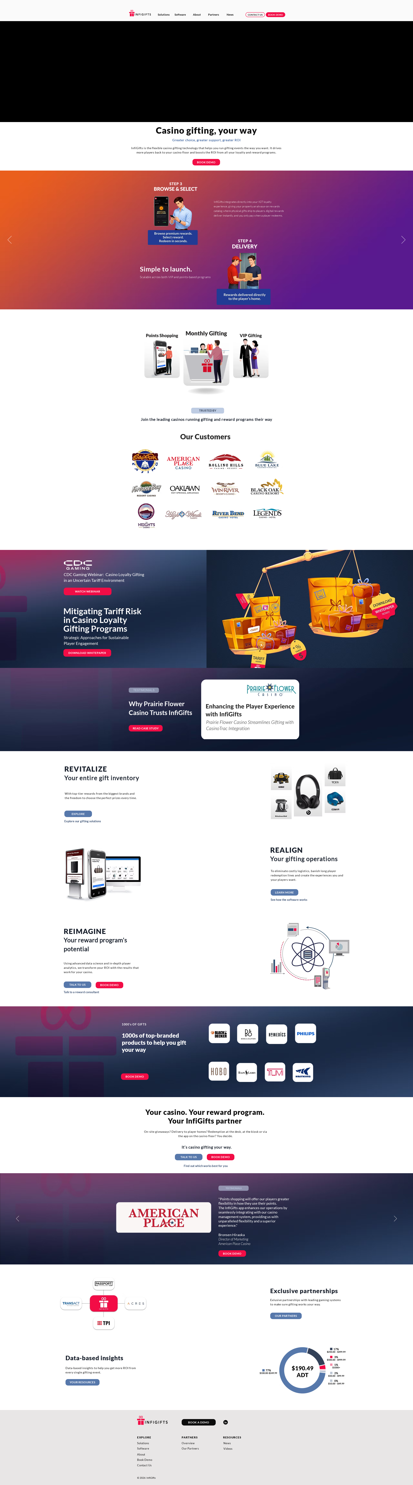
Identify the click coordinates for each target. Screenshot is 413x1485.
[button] (207, 411)
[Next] (403, 240)
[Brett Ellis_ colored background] (206, 743)
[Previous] (10, 240)
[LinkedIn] (225, 1422)
